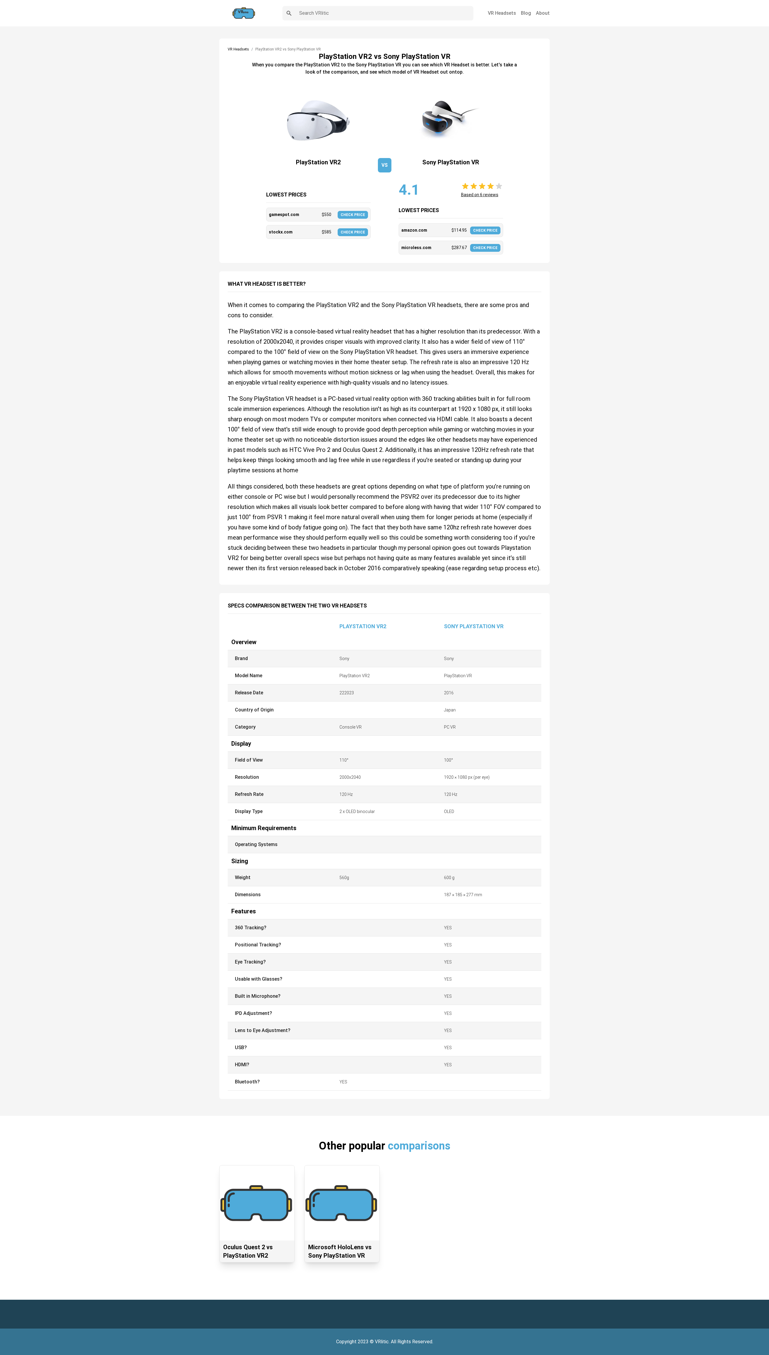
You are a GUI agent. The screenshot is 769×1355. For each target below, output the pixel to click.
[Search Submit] (289, 13)
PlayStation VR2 (362, 626)
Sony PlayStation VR (473, 626)
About (543, 13)
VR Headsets (502, 13)
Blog (526, 13)
